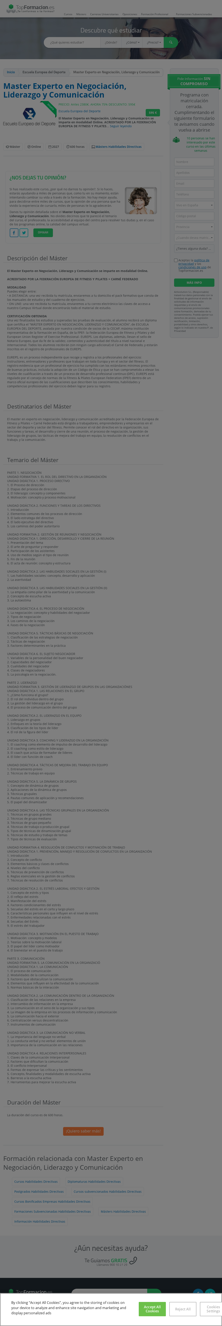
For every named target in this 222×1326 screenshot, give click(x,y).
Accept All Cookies (152, 1309)
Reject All (183, 1309)
